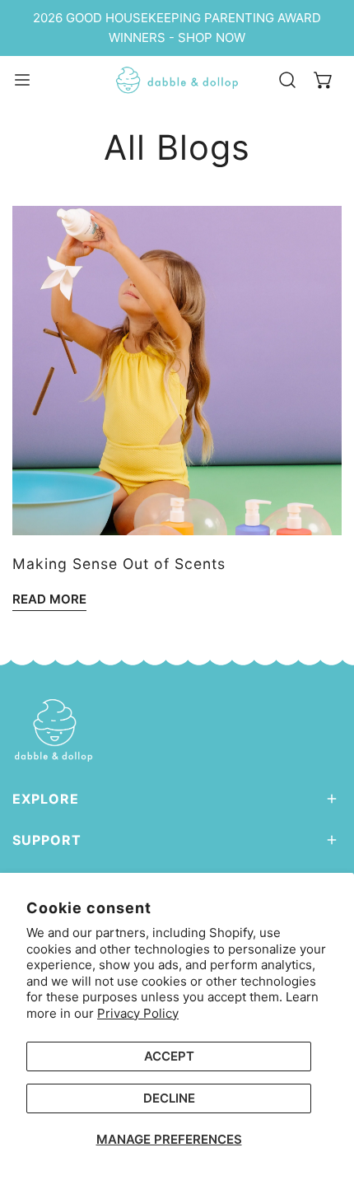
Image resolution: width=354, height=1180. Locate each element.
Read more (49, 599)
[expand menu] (22, 80)
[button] (323, 80)
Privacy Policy (138, 1013)
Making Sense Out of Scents (119, 563)
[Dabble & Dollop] (177, 80)
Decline (169, 1098)
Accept (169, 1056)
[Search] (287, 80)
